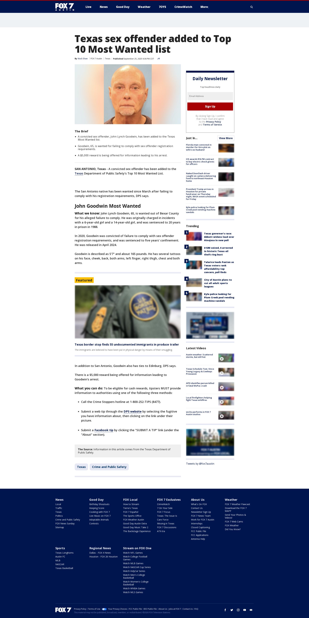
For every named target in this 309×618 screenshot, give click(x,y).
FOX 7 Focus (163, 511)
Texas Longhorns (64, 552)
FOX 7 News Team (201, 515)
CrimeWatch (163, 504)
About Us (197, 500)
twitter (231, 610)
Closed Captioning (200, 527)
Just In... (191, 138)
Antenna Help (198, 538)
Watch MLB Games (133, 563)
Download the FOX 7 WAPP (236, 509)
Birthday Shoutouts (99, 504)
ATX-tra (161, 531)
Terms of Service (212, 124)
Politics (59, 515)
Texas (107, 58)
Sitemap (59, 527)
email (251, 610)
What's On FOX (199, 504)
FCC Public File (198, 531)
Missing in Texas (165, 523)
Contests (94, 523)
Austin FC (60, 556)
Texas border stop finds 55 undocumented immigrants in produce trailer (127, 344)
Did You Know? (233, 529)
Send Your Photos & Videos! (235, 516)
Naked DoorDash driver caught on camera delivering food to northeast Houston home (201, 177)
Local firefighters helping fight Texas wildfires (199, 399)
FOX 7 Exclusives (169, 500)
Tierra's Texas (130, 508)
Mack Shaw (83, 58)
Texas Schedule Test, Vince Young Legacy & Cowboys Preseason (200, 371)
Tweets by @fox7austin (200, 463)
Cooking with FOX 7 (99, 511)
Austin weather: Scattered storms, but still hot (199, 356)
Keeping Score (96, 508)
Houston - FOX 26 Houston (103, 556)
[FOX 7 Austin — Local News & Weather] (66, 7)
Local (58, 504)
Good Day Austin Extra (135, 523)
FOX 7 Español (130, 511)
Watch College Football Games (135, 558)
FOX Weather (232, 525)
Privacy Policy (213, 121)
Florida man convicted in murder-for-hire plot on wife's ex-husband (198, 147)
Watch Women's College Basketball (136, 583)
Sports (60, 548)
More (204, 7)
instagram (238, 610)
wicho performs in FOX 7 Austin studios (198, 413)
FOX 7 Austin (96, 58)
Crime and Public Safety (109, 467)
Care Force (163, 519)
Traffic (58, 508)
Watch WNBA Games (134, 588)
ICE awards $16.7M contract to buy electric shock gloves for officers (200, 161)
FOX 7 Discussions (166, 527)
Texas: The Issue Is (167, 515)
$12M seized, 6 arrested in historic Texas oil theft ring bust (218, 251)
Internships (196, 523)
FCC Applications (199, 535)
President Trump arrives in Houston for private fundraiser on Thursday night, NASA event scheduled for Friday (201, 194)
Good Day (96, 500)
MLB (57, 560)
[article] (128, 312)
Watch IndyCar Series (134, 571)
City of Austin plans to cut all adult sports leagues (218, 283)
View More (226, 138)
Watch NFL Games (133, 552)
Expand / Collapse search (252, 6)
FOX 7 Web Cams (234, 521)
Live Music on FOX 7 (100, 515)
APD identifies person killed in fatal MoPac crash (200, 384)
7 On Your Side (165, 508)
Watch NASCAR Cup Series (137, 567)
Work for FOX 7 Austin (202, 519)
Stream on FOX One (137, 548)
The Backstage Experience (137, 531)
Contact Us (197, 508)
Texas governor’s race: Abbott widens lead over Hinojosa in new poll (219, 237)
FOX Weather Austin (133, 519)
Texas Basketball (64, 568)
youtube (244, 610)
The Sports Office (132, 515)
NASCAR (59, 564)
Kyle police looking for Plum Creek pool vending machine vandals (200, 210)
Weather (231, 500)
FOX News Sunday (65, 523)
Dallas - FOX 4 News (100, 552)
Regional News (100, 548)
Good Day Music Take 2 (135, 527)
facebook (225, 610)
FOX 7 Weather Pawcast (237, 504)
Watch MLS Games (133, 592)
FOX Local (130, 500)
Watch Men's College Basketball (134, 576)
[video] (226, 357)
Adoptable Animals (99, 519)
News (59, 500)
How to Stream (131, 504)
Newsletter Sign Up (201, 511)
